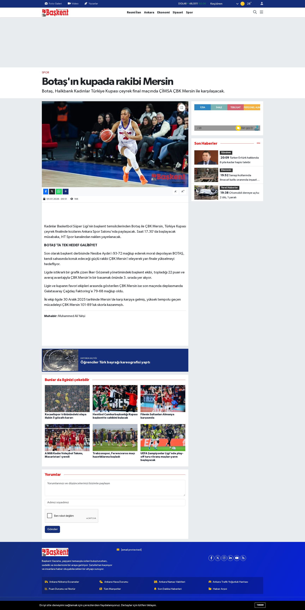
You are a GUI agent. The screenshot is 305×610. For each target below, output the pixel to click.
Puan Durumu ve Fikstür (62, 589)
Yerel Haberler (229, 188)
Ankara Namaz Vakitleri (172, 582)
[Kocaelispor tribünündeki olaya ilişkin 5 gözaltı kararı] (67, 398)
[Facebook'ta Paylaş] (45, 192)
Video (75, 3)
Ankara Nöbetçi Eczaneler (64, 582)
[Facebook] (211, 558)
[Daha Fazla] (65, 192)
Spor (189, 12)
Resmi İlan (134, 12)
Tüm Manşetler (112, 589)
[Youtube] (237, 558)
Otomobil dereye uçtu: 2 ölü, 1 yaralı (239, 195)
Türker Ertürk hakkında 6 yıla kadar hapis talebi (239, 160)
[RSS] (243, 558)
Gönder (52, 529)
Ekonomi (163, 12)
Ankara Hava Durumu (116, 582)
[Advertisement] (115, 332)
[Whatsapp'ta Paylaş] (59, 192)
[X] (218, 558)
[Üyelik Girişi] (260, 4)
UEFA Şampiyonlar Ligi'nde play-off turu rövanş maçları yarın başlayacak (161, 456)
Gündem (226, 153)
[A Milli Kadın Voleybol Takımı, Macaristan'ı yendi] (67, 437)
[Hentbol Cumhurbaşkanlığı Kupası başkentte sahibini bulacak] (115, 398)
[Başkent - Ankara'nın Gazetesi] (55, 12)
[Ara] (255, 12)
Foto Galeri (55, 3)
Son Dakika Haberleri (170, 589)
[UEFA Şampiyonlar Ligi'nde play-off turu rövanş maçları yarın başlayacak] (162, 437)
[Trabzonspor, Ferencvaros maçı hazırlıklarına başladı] (115, 437)
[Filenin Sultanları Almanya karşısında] (162, 398)
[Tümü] (258, 143)
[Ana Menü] (261, 12)
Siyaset (178, 12)
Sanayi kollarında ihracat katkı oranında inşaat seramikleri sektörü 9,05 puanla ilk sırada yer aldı (238, 178)
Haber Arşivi (220, 589)
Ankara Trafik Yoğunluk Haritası (230, 582)
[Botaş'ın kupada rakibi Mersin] (115, 144)
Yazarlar (93, 3)
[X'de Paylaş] (52, 192)
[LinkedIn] (230, 558)
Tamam (260, 605)
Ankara (149, 12)
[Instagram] (224, 558)
